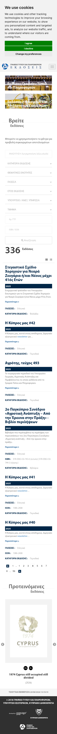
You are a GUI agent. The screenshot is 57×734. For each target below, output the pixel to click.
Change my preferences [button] (28, 54)
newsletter (22, 337)
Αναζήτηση (29, 240)
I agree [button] (28, 43)
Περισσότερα (11, 302)
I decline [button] (28, 48)
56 (14, 571)
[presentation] (2, 644)
